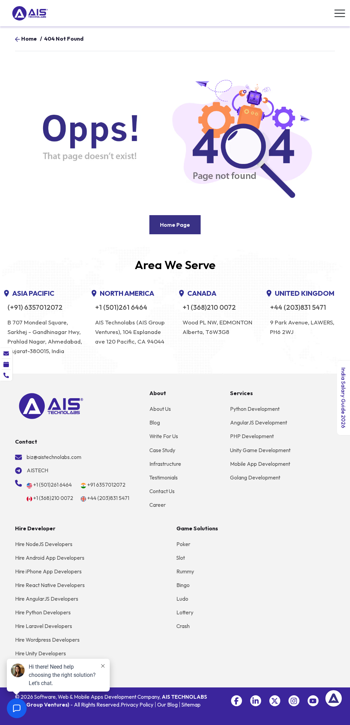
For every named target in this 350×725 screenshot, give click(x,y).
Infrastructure (165, 464)
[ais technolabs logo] (51, 405)
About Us (160, 409)
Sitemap (191, 704)
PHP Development (252, 436)
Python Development (255, 409)
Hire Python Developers (43, 612)
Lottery (184, 612)
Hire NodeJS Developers (43, 544)
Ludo (182, 599)
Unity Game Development (260, 450)
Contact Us (162, 491)
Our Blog (167, 704)
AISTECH (37, 470)
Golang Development (255, 477)
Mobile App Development (260, 464)
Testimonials (163, 477)
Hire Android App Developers (49, 558)
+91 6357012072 (106, 485)
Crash (183, 626)
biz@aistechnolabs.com (54, 457)
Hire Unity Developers (40, 653)
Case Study (162, 450)
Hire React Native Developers (50, 585)
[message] (6, 353)
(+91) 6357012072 (35, 307)
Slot (180, 558)
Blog (154, 422)
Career (157, 505)
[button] (236, 700)
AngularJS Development (258, 422)
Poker (183, 544)
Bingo (183, 585)
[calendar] (6, 364)
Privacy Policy (137, 704)
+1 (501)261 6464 (121, 307)
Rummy (185, 571)
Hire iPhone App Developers (48, 571)
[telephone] (6, 375)
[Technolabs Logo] (30, 13)
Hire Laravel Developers (43, 626)
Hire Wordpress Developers (47, 640)
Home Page (175, 224)
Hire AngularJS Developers (46, 599)
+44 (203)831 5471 (298, 307)
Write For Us (163, 436)
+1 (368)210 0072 (209, 307)
